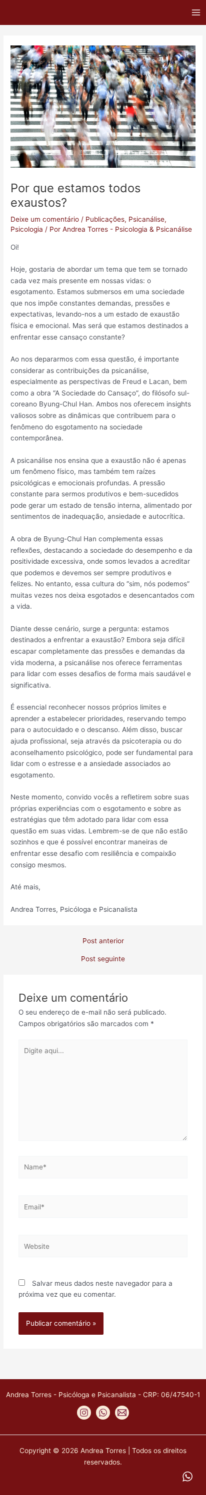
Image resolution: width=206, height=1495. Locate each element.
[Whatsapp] (103, 1413)
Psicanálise (146, 219)
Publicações (105, 219)
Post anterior (103, 941)
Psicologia (26, 229)
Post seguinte (103, 959)
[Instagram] (84, 1413)
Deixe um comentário (44, 219)
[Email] (122, 1413)
